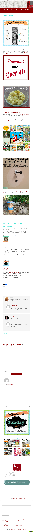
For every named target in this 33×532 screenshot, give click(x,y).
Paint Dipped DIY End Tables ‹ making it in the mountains (12, 344)
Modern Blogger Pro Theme (15, 529)
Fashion (3, 521)
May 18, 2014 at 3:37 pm (12, 316)
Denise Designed (16, 5)
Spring (26, 524)
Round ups (17, 524)
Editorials (22, 520)
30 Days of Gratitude (5, 519)
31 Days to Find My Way (11, 519)
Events (25, 520)
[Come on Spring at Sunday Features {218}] (16, 443)
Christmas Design (7, 520)
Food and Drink (13, 521)
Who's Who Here (15, 525)
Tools (21, 498)
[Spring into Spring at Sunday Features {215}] (8, 452)
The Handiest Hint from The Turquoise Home (21, 153)
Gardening (23, 498)
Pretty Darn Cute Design (23, 529)
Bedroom (18, 498)
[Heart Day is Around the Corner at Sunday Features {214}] (18, 452)
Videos (6, 525)
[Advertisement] (17, 362)
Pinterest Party (12, 524)
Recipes (15, 524)
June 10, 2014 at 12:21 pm (14, 305)
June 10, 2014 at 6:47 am (14, 322)
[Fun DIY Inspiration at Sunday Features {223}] (8, 443)
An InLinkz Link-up (6, 279)
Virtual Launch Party (10, 525)
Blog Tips (27, 519)
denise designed (13, 304)
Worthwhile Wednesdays (19, 525)
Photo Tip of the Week (8, 524)
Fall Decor (27, 520)
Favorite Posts (7, 521)
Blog (23, 519)
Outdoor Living (4, 524)
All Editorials (19, 519)
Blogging (25, 519)
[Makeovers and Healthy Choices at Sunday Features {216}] (26, 452)
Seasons (20, 524)
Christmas (3, 520)
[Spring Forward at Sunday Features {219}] (26, 443)
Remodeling (15, 498)
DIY (20, 520)
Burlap (29, 519)
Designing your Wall (16, 520)
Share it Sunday (23, 524)
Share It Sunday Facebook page (14, 272)
